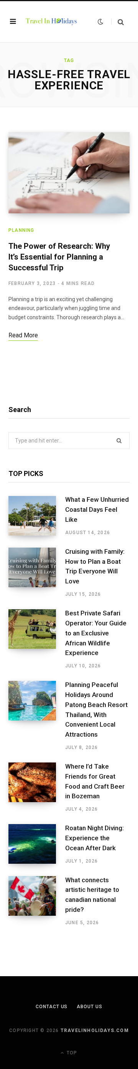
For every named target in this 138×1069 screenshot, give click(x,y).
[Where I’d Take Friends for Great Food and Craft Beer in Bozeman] (36, 787)
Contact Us (51, 1006)
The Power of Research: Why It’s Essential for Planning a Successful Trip (59, 256)
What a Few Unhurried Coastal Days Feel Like (97, 509)
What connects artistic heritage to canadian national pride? (92, 894)
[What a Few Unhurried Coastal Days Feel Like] (36, 516)
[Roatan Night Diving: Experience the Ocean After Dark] (36, 844)
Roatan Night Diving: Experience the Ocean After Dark (94, 838)
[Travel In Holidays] (51, 21)
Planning (21, 230)
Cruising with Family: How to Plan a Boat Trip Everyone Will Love (95, 566)
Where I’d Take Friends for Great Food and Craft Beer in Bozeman (95, 781)
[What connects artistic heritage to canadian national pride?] (36, 901)
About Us (89, 1006)
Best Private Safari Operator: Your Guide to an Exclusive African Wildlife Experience (96, 633)
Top (71, 1053)
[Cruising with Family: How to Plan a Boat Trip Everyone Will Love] (36, 573)
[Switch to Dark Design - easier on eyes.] (100, 21)
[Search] (117, 21)
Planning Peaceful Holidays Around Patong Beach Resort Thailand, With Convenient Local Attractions (96, 709)
